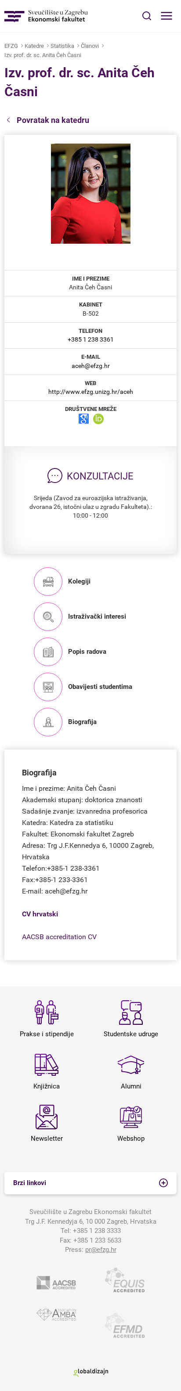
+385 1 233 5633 (97, 1240)
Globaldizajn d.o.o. (90, 1373)
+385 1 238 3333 (97, 1231)
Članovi (90, 46)
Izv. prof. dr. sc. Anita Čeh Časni (42, 55)
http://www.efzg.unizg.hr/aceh (90, 391)
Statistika (62, 46)
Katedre (34, 46)
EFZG (11, 46)
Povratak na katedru (53, 120)
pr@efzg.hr (100, 1250)
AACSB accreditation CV (59, 937)
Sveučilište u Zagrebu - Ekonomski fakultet (46, 16)
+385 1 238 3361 (91, 339)
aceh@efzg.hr (91, 365)
